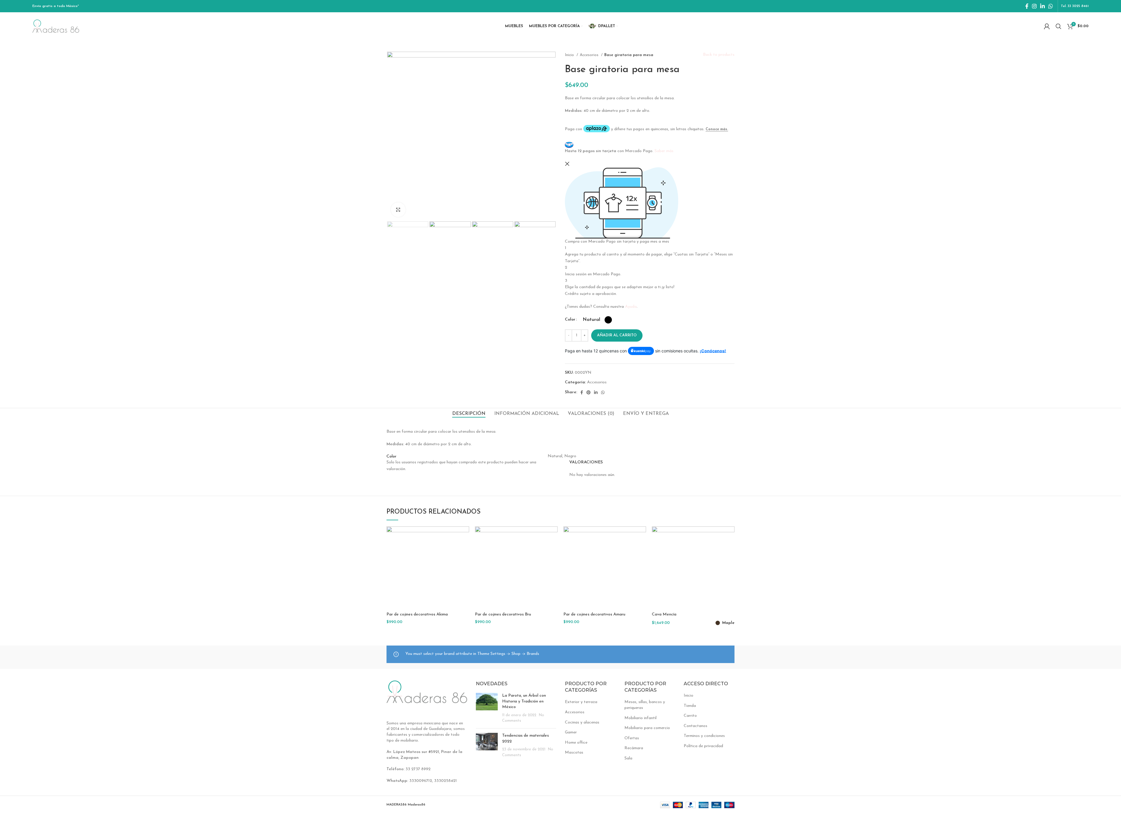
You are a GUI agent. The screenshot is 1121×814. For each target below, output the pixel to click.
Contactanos (695, 726)
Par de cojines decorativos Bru (503, 614)
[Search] (1058, 26)
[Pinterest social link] (588, 392)
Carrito (690, 716)
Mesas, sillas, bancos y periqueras (644, 705)
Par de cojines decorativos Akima (417, 614)
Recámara (633, 748)
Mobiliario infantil (640, 718)
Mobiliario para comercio (647, 728)
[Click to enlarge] (398, 209)
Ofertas (631, 738)
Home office (576, 742)
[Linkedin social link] (1042, 6)
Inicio (570, 55)
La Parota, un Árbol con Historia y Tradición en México (524, 701)
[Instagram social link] (1034, 6)
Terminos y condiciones (704, 736)
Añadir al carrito (617, 335)
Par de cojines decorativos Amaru (594, 614)
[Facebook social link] (1026, 6)
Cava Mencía (664, 614)
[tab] (468, 414)
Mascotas (574, 752)
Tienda (690, 706)
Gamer (571, 732)
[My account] (1047, 26)
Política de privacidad (703, 746)
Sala (628, 758)
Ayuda (631, 307)
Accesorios (590, 55)
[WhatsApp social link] (1051, 6)
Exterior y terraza (581, 702)
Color (570, 319)
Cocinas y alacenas (582, 722)
